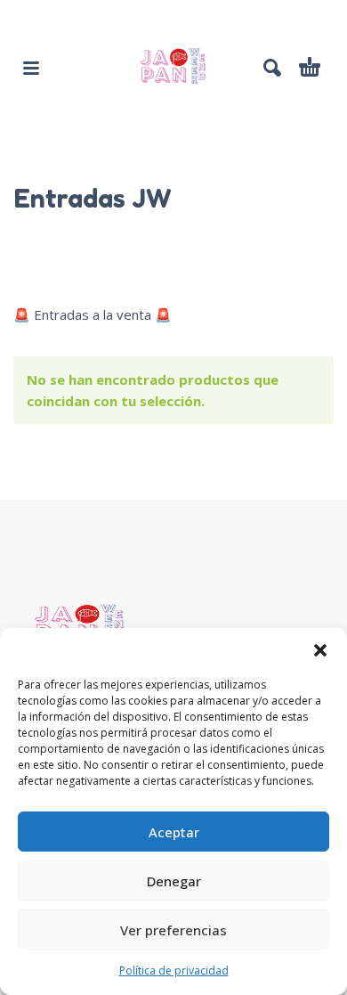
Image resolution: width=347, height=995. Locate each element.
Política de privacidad (174, 970)
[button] (320, 650)
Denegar (174, 881)
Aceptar (174, 832)
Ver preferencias (173, 930)
